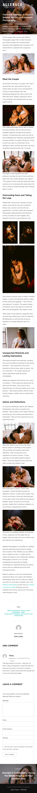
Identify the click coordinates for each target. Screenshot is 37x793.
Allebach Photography (10, 585)
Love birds (17, 29)
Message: (6, 700)
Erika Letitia (8, 24)
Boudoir (5, 26)
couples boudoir (14, 26)
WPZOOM (24, 789)
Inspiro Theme (15, 789)
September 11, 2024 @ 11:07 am (19, 658)
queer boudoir (25, 614)
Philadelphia (16, 614)
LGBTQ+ (11, 29)
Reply (12, 661)
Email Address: (7, 729)
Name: (5, 720)
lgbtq (10, 614)
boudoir (23, 610)
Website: (5, 738)
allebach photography (13, 610)
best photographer (22, 24)
